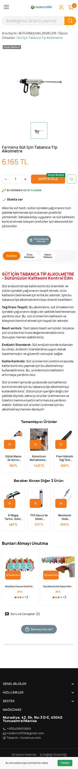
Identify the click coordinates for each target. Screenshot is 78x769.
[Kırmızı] (15, 597)
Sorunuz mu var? (39, 629)
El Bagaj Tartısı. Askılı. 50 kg (13, 517)
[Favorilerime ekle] (71, 179)
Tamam (65, 762)
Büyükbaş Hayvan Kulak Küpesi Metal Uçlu (20, 586)
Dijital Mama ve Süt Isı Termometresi (13, 458)
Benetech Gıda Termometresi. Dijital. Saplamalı (64, 517)
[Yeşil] (23, 597)
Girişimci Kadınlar (24, 754)
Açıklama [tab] (11, 255)
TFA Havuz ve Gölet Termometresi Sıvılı (39, 517)
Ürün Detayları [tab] (29, 256)
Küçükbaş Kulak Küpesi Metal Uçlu (58, 586)
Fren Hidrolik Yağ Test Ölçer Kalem (64, 458)
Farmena (10, 147)
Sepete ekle (48, 179)
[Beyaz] (13, 597)
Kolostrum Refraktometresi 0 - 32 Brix (39, 458)
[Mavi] (20, 597)
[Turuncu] (18, 597)
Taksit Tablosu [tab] (47, 256)
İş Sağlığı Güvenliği (53, 754)
